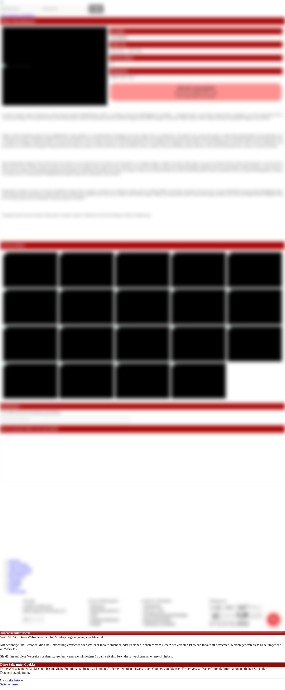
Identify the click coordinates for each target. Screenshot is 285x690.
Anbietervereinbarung (104, 619)
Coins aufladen (18, 564)
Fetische (13, 587)
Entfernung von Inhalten (160, 624)
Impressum (97, 606)
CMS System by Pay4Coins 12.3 (44, 610)
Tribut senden (17, 591)
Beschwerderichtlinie (157, 619)
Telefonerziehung (19, 572)
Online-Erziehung (20, 568)
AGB (93, 615)
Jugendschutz (152, 606)
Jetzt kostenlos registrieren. (17, 15)
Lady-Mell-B (118, 37)
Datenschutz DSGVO (104, 610)
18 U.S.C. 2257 (154, 610)
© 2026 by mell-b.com (37, 606)
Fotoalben (14, 583)
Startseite (14, 560)
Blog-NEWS (16, 576)
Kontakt (95, 624)
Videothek (15, 580)
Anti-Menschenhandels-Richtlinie (165, 615)
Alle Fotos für (196, 92)
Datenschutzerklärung (14, 672)
